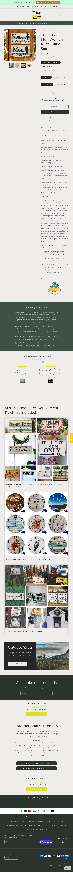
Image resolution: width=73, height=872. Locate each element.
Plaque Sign (46, 77)
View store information (49, 123)
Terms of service (65, 863)
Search (7, 821)
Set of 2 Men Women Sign (51, 62)
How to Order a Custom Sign (14, 825)
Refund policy (46, 863)
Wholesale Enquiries (44, 825)
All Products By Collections (19, 821)
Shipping (51, 56)
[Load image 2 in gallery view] (17, 65)
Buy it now (54, 112)
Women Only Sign (48, 70)
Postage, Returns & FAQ (44, 821)
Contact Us (56, 821)
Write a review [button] (36, 714)
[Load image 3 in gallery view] (23, 65)
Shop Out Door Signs (17, 664)
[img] (36, 359)
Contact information (64, 865)
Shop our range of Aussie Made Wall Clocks (36, 768)
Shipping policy (54, 865)
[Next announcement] (69, 6)
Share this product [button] (48, 278)
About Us (63, 821)
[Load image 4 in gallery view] (29, 65)
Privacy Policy (55, 825)
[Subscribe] (50, 693)
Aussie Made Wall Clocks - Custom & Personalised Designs (29, 559)
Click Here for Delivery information (47, 2)
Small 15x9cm (47, 84)
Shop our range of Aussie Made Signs (36, 763)
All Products (31, 821)
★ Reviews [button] (71, 437)
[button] (4, 15)
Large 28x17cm (60, 84)
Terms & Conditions (32, 829)
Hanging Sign (59, 77)
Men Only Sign (47, 66)
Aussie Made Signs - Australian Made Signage (24, 632)
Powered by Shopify (37, 863)
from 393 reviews (35, 362)
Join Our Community (30, 825)
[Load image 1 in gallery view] (11, 65)
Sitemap (63, 825)
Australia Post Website (54, 272)
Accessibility (43, 829)
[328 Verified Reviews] (54, 295)
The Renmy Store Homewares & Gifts (23, 863)
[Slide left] (6, 65)
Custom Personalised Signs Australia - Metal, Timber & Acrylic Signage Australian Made (34, 486)
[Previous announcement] (3, 6)
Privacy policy (55, 863)
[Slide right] (34, 65)
